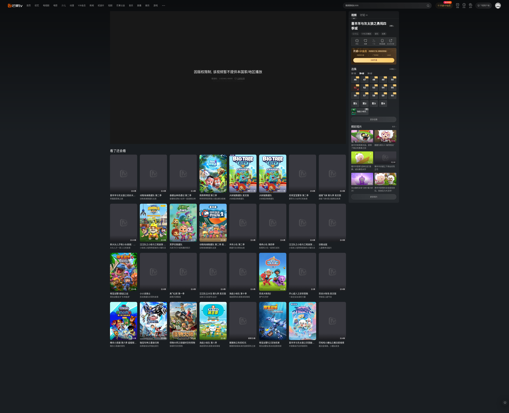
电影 (55, 5)
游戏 (155, 5)
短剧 (110, 5)
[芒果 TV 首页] (15, 5)
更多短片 (374, 197)
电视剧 (46, 5)
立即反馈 (241, 79)
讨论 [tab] (362, 15)
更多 (394, 127)
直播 (139, 5)
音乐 (131, 5)
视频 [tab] (354, 15)
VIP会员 (82, 5)
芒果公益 (120, 5)
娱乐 (147, 5)
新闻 (92, 5)
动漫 (72, 5)
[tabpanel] (374, 111)
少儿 (64, 5)
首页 (29, 5)
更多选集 (374, 119)
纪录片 (101, 5)
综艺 (37, 5)
